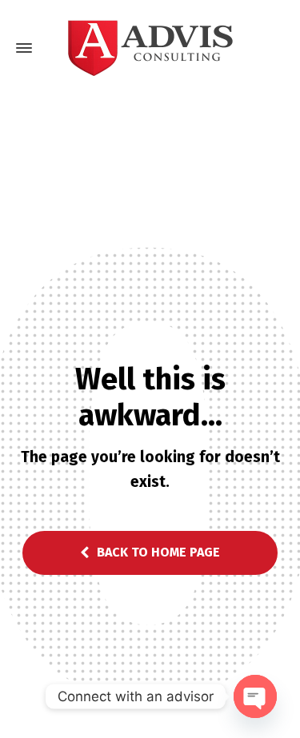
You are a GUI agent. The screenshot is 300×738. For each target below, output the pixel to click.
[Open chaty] (255, 696)
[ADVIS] (150, 48)
